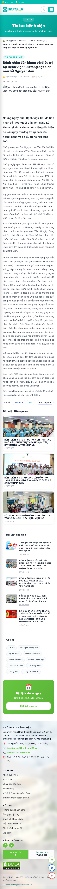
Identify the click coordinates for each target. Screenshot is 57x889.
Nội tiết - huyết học (36, 660)
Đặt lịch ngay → (28, 706)
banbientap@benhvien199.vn (22, 748)
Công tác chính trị (31, 671)
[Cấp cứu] (52, 875)
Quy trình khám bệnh (13, 819)
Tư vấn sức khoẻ (15, 665)
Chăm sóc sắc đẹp (12, 784)
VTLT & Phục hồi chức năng (16, 793)
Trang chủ (9, 40)
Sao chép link (45, 402)
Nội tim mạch (13, 654)
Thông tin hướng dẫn (29, 648)
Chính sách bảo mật (12, 828)
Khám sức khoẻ (10, 775)
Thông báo (13, 671)
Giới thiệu (7, 832)
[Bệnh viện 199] (13, 9)
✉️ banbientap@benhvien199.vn (17, 884)
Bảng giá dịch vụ (11, 814)
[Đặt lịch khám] (52, 860)
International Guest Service (16, 797)
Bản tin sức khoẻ (15, 660)
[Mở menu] (51, 9)
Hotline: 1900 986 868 (19, 752)
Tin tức (22, 40)
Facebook (18, 402)
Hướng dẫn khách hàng (14, 810)
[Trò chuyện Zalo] (52, 867)
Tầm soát (7, 779)
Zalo (31, 402)
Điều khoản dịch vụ (12, 823)
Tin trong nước (34, 665)
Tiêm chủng (8, 788)
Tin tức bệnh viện (37, 40)
